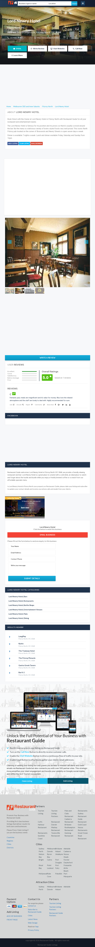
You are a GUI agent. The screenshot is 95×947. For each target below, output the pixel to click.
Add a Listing (13, 143)
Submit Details (32, 564)
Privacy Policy (33, 916)
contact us (32, 891)
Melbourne (51, 834)
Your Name (15, 532)
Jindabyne (59, 840)
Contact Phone (16, 545)
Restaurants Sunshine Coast (42, 821)
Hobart (58, 837)
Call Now (78, 49)
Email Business (36, 143)
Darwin (50, 837)
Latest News (33, 905)
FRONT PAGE (12, 905)
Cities (9, 830)
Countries (10, 823)
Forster (66, 845)
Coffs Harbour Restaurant (42, 810)
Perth (41, 837)
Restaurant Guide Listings (48, 930)
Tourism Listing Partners (54, 799)
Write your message (18, 551)
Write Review (38, 49)
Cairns (49, 845)
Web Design (32, 908)
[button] (11, 245)
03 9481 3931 (16, 38)
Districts (10, 833)
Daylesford (68, 848)
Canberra (67, 837)
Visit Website (59, 49)
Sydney (41, 834)
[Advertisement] (47, 89)
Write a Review (47, 343)
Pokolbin (58, 859)
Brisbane (58, 834)
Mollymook (43, 859)
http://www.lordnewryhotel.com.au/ (51, 38)
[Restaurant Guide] (20, 3)
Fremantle (67, 851)
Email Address (16, 538)
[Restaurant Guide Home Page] (21, 794)
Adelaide (67, 834)
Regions (10, 826)
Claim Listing (24, 143)
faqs (37, 912)
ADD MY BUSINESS (14, 902)
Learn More (18, 55)
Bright (41, 845)
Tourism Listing (55, 889)
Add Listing (68, 767)
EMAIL (18, 49)
